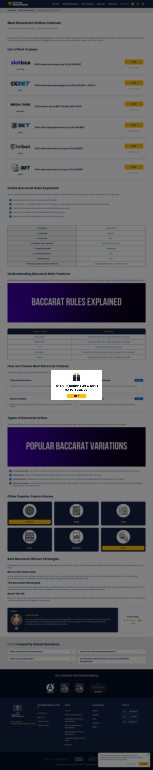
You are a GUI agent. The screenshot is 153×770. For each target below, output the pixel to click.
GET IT (76, 396)
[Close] (99, 372)
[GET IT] (76, 377)
